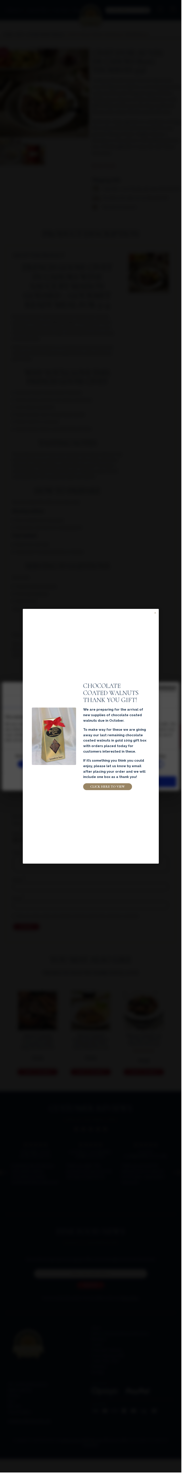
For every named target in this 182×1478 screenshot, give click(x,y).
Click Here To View (107, 787)
